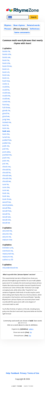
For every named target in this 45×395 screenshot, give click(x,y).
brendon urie (7, 248)
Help (8, 373)
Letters (31, 329)
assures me (7, 234)
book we (5, 75)
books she (6, 54)
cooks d (5, 84)
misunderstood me (10, 268)
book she (6, 63)
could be (5, 87)
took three (6, 199)
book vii (5, 69)
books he (6, 51)
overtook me (7, 251)
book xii (5, 78)
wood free (6, 202)
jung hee (6, 119)
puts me (5, 160)
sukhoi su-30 (7, 259)
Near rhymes (19, 25)
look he (5, 125)
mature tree (7, 239)
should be (6, 169)
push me (6, 158)
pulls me (5, 146)
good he (5, 113)
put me (5, 163)
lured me (6, 137)
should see (6, 175)
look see (6, 131)
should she (6, 178)
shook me (6, 166)
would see (6, 217)
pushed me (6, 155)
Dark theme (28, 386)
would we (6, 223)
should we (6, 181)
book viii (5, 72)
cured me (6, 101)
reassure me (7, 256)
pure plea (6, 152)
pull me (5, 149)
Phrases (7, 29)
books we (6, 57)
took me (5, 193)
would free (6, 211)
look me (5, 128)
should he (6, 172)
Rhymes (7, 25)
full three (6, 107)
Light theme (17, 386)
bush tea (6, 81)
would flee (6, 208)
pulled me (6, 143)
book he (5, 60)
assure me (6, 237)
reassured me (8, 253)
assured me (7, 231)
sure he (5, 184)
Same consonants (22, 32)
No (31, 332)
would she (6, 220)
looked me (6, 122)
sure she (6, 187)
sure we (5, 190)
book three (7, 66)
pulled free (6, 140)
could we (6, 98)
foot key (5, 104)
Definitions (35, 29)
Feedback (15, 373)
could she (6, 95)
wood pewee (7, 205)
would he (6, 214)
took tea (5, 196)
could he (5, 90)
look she (5, 134)
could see (6, 93)
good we (5, 116)
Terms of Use (33, 373)
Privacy (23, 373)
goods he (6, 110)
